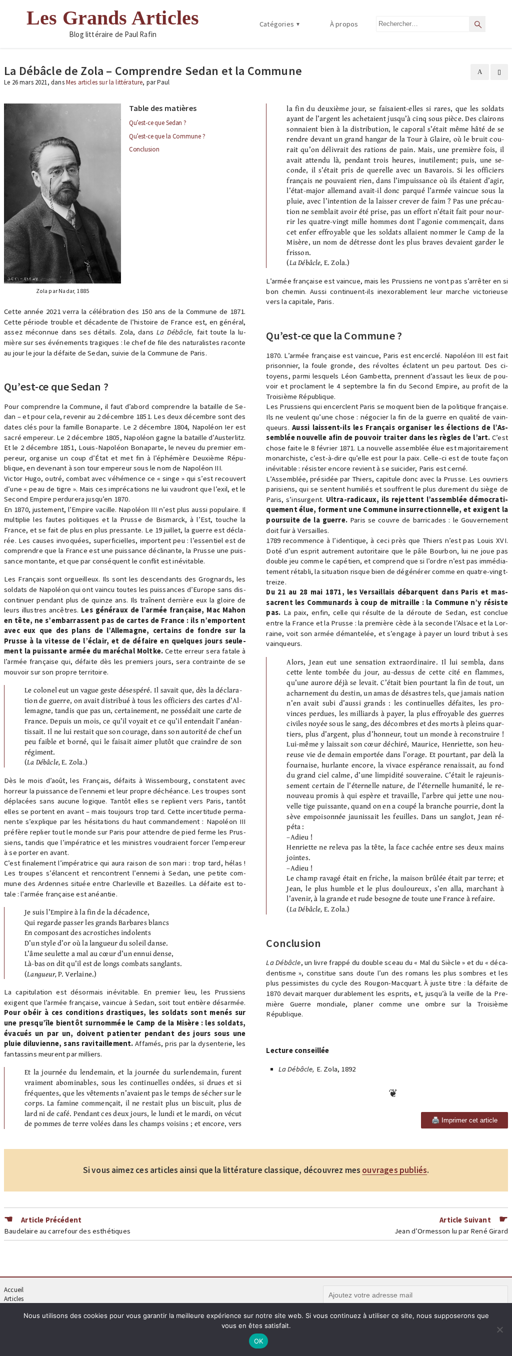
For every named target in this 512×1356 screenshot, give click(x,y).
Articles (14, 1298)
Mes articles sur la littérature (104, 82)
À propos (344, 24)
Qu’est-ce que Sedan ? (157, 122)
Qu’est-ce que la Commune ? (167, 136)
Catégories (277, 24)
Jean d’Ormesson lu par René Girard (451, 1231)
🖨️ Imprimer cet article (465, 1120)
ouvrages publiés (394, 1170)
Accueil (14, 1290)
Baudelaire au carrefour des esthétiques (67, 1231)
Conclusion (144, 149)
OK (259, 1341)
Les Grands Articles (112, 18)
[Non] (499, 1329)
